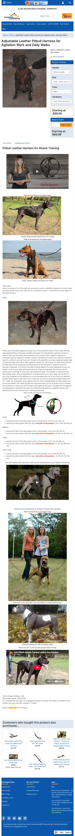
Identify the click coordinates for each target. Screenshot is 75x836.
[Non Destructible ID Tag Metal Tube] (13, 757)
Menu (9, 2)
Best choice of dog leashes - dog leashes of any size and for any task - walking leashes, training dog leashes (62, 794)
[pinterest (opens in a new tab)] (14, 818)
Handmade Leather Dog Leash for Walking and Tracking (13, 743)
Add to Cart (66, 125)
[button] (37, 171)
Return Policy (5, 794)
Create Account (31, 794)
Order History (30, 787)
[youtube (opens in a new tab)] (20, 818)
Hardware (57, 97)
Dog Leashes (41, 24)
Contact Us (5, 805)
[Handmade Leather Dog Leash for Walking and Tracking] (13, 735)
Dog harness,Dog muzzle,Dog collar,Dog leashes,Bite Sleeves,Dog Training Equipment (35, 824)
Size (54, 77)
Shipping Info (5, 787)
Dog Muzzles (7, 24)
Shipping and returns (22, 143)
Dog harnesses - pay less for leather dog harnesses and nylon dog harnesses (62, 810)
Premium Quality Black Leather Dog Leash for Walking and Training (61, 762)
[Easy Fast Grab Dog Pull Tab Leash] (37, 735)
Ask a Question (58, 57)
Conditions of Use (7, 798)
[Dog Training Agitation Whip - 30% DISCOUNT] (37, 758)
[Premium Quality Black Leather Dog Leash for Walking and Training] (61, 756)
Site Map (4, 801)
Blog (4, 29)
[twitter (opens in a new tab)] (9, 818)
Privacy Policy (6, 790)
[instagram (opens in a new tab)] (25, 818)
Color (54, 87)
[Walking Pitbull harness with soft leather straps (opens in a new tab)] (37, 624)
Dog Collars (30, 24)
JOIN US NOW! (53, 24)
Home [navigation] (5, 35)
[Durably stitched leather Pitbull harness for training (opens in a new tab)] (32, 216)
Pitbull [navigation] (11, 35)
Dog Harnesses (19, 24)
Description (7, 143)
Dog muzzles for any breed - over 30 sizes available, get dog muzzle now (61, 802)
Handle (55, 68)
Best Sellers (64, 24)
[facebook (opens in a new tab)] (3, 818)
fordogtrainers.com (20, 826)
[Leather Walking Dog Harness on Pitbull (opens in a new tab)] (32, 260)
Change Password (32, 790)
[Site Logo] (12, 16)
